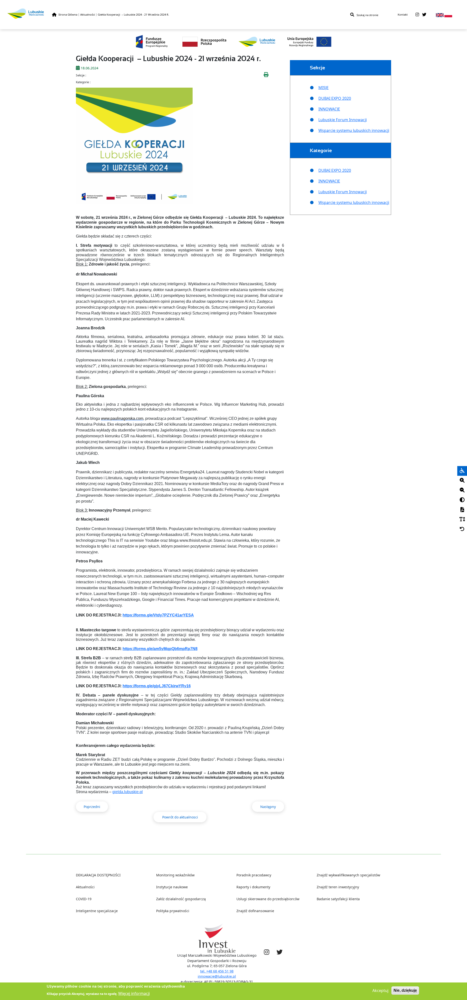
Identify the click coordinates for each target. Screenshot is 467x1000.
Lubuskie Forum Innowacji (342, 119)
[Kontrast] (462, 500)
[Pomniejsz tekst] (462, 490)
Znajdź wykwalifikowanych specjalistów (348, 875)
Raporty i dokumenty (253, 887)
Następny (268, 806)
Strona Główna (67, 14)
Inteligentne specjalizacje (97, 910)
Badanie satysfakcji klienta (338, 899)
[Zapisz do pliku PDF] (462, 510)
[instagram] (417, 14)
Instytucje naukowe (172, 887)
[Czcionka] (462, 519)
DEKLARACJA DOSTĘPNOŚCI (98, 875)
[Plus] (462, 481)
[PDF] (462, 510)
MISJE (323, 87)
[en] (440, 15)
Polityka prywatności (172, 910)
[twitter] (424, 14)
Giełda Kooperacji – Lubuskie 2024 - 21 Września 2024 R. (133, 14)
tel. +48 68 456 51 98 (217, 971)
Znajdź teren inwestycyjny (338, 887)
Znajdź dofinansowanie (255, 910)
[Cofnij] (462, 529)
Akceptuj (380, 990)
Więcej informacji (134, 993)
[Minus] (462, 490)
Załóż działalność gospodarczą (181, 899)
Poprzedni (92, 806)
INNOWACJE (329, 109)
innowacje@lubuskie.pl (217, 976)
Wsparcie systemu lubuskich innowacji (353, 130)
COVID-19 (83, 899)
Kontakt (403, 14)
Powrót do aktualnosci (180, 817)
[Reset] (462, 529)
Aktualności (87, 14)
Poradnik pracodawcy (253, 875)
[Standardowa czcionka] (462, 519)
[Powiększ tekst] (462, 481)
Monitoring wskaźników (175, 875)
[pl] (448, 15)
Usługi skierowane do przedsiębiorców (267, 899)
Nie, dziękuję (405, 990)
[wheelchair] (462, 471)
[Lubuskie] (29, 13)
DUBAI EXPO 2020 (334, 98)
